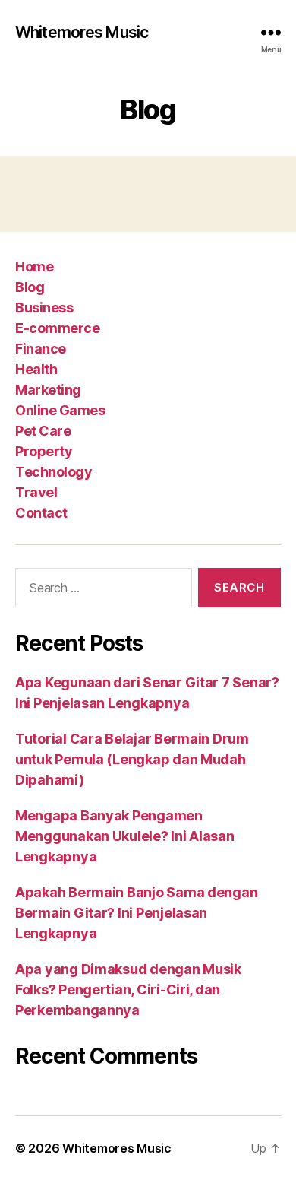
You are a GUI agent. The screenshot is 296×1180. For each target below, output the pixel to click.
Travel (36, 492)
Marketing (48, 390)
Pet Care (43, 431)
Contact (41, 513)
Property (43, 451)
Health (36, 369)
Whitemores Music (81, 32)
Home (34, 266)
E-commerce (57, 328)
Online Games (60, 410)
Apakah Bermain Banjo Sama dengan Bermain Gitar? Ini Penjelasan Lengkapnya (136, 912)
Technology (53, 472)
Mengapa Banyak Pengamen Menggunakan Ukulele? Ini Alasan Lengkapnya (125, 835)
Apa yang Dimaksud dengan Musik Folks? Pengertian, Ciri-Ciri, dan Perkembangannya (128, 989)
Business (44, 308)
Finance (40, 349)
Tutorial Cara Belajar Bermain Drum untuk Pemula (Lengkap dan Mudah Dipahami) (132, 759)
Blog (29, 287)
